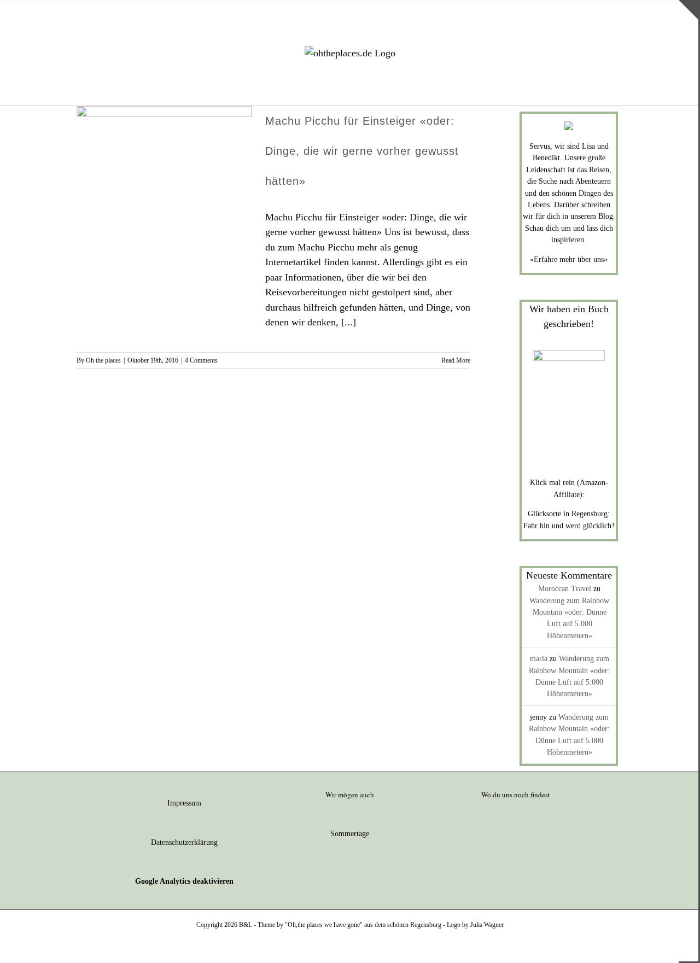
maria (538, 659)
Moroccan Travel (564, 589)
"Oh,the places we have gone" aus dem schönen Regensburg (363, 925)
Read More (455, 360)
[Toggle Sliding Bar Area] (688, 10)
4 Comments (201, 360)
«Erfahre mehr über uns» (569, 259)
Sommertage (349, 834)
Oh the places (103, 360)
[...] (348, 322)
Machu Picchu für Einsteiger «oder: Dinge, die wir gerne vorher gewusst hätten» (362, 151)
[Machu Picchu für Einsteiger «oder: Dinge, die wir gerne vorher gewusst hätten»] (164, 161)
